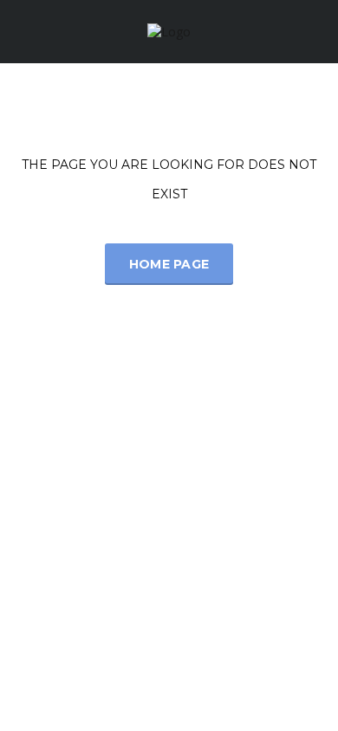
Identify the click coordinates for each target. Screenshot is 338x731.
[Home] (169, 31)
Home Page (169, 264)
